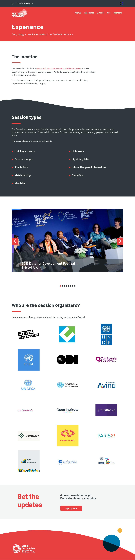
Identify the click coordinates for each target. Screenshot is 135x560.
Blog (108, 13)
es (122, 4)
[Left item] (15, 241)
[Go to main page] (23, 546)
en (122, 2)
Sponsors (118, 13)
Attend (100, 13)
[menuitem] (77, 12)
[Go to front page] (20, 17)
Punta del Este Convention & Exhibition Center (59, 68)
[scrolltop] (129, 554)
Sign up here (71, 508)
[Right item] (120, 241)
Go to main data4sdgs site (24, 3)
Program (77, 13)
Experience (89, 13)
